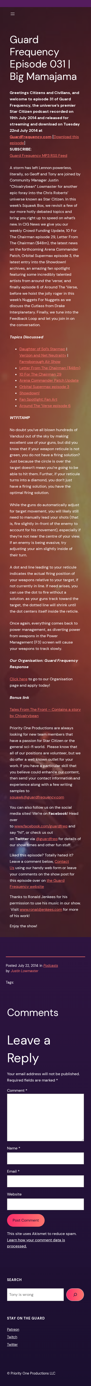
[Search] (75, 1294)
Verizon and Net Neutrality (42, 355)
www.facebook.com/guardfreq (40, 826)
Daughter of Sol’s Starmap (42, 348)
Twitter (12, 1344)
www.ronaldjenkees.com (41, 909)
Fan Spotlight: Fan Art (38, 399)
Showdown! (29, 393)
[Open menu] (13, 14)
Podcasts (50, 965)
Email (13, 1171)
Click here (18, 679)
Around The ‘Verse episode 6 (45, 405)
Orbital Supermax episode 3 (44, 386)
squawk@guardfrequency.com (37, 797)
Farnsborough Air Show (39, 361)
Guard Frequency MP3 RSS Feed (38, 155)
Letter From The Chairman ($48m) (49, 367)
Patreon (13, 1329)
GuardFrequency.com (30, 136)
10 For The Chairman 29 (40, 374)
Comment (17, 1090)
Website (14, 1194)
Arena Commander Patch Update (49, 380)
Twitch (12, 1337)
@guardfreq (47, 838)
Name (13, 1148)
